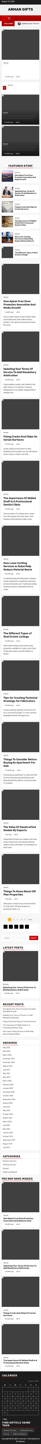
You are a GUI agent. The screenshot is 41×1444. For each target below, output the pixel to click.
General (10, 85)
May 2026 (6, 1048)
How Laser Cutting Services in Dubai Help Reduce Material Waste (24, 239)
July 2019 (6, 1147)
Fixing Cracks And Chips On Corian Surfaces (26, 208)
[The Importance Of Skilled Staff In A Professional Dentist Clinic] (7, 221)
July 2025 (6, 1070)
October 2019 (8, 1136)
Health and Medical (10, 1172)
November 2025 (9, 1062)
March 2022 (7, 1122)
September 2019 (9, 1140)
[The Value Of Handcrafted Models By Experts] (20, 805)
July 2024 (6, 1107)
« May (4, 1419)
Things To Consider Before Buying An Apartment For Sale (20, 762)
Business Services (10, 1161)
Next (30, 919)
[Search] (37, 18)
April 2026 (6, 1051)
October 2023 (8, 1114)
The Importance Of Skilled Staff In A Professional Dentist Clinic (25, 223)
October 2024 (8, 1096)
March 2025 (7, 1081)
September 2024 (9, 1099)
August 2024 (7, 1103)
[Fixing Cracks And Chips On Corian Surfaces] (7, 207)
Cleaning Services (9, 1165)
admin (18, 77)
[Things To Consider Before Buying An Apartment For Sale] (20, 737)
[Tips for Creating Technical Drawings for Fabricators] (20, 675)
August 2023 (7, 1118)
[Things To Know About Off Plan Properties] (20, 869)
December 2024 (9, 1092)
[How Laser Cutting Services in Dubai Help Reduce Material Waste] (7, 237)
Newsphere (32, 1439)
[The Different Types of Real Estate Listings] (7, 252)
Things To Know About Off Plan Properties (19, 893)
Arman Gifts (20, 9)
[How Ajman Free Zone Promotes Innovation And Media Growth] (7, 176)
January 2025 (8, 1088)
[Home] (4, 18)
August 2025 (7, 1066)
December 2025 (9, 1059)
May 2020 (6, 1129)
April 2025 (6, 1077)
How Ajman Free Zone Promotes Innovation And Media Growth (19, 117)
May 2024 (6, 1110)
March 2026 (7, 1055)
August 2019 (7, 1144)
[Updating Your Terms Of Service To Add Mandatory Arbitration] (20, 45)
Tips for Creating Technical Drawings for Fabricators (20, 699)
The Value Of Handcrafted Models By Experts (19, 829)
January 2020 (8, 1133)
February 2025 (8, 1085)
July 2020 (6, 1125)
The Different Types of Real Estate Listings (26, 254)
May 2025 (6, 1073)
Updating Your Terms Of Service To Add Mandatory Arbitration (21, 89)
